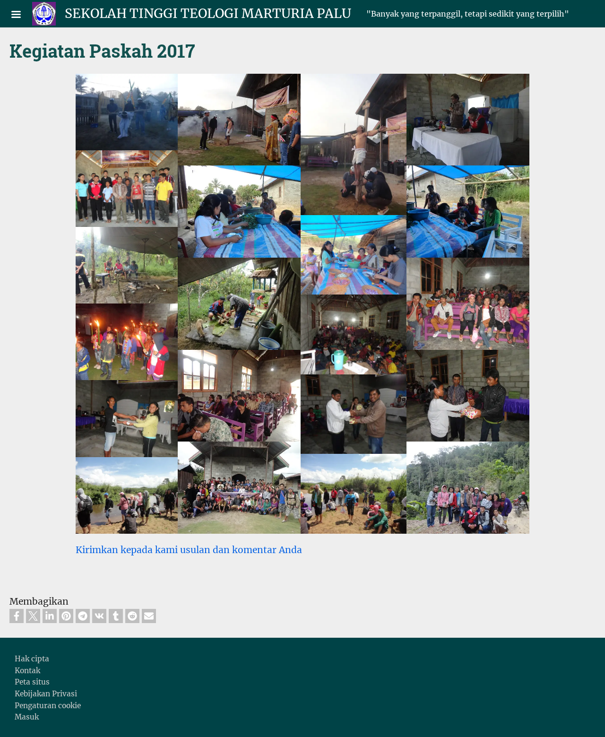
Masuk (27, 716)
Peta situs (32, 681)
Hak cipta (32, 658)
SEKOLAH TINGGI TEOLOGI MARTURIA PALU (208, 13)
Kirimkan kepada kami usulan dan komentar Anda (189, 549)
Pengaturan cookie (48, 705)
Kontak (27, 670)
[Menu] (21, 15)
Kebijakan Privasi (46, 693)
